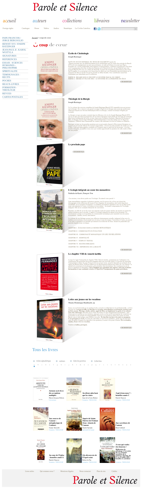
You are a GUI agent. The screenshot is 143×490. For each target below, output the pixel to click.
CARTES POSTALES (12, 97)
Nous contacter (85, 471)
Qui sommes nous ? (47, 471)
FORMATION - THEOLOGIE (9, 88)
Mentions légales (66, 471)
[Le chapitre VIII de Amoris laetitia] (50, 296)
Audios (56, 28)
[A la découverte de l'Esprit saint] (74, 462)
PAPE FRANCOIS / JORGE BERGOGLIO (12, 39)
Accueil (35, 38)
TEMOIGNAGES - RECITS (11, 75)
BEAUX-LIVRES (10, 84)
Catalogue (26, 28)
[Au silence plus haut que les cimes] (74, 400)
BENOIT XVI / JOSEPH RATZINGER (13, 45)
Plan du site (101, 471)
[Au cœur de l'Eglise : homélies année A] (40, 462)
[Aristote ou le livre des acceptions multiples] (40, 400)
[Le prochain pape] (50, 187)
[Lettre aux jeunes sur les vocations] (50, 342)
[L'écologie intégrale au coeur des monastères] (50, 232)
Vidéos (46, 28)
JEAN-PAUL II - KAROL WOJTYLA (14, 51)
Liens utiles (29, 471)
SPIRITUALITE (9, 71)
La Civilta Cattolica (82, 28)
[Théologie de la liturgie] (50, 141)
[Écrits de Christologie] (50, 96)
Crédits (114, 471)
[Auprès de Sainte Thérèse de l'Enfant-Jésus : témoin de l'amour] (74, 430)
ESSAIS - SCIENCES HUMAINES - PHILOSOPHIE (12, 65)
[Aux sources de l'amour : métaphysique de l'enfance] (40, 430)
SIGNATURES (9, 56)
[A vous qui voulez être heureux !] (107, 462)
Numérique (68, 28)
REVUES (6, 93)
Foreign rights (8, 28)
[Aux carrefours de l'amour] (107, 430)
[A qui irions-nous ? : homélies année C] (107, 400)
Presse (36, 28)
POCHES (6, 80)
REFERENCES (9, 59)
